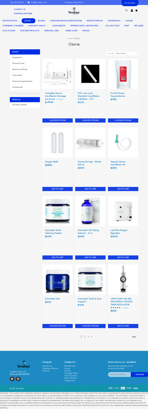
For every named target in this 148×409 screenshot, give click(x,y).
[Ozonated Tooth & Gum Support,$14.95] (90, 280)
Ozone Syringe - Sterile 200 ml (89, 163)
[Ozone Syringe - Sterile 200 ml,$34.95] (90, 143)
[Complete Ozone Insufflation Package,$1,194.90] (58, 74)
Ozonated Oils (52, 299)
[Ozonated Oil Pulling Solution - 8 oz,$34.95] (90, 211)
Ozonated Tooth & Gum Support (90, 300)
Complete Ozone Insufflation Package (55, 94)
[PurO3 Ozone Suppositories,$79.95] (123, 74)
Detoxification (70, 366)
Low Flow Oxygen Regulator (119, 231)
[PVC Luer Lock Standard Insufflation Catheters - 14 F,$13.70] (90, 74)
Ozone (67, 368)
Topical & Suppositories (22, 81)
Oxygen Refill (51, 162)
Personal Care (18, 63)
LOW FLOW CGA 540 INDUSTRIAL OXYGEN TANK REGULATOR (122, 302)
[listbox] (126, 53)
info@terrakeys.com (39, 2)
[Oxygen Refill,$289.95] (58, 143)
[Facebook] (12, 379)
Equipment (17, 57)
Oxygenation (69, 380)
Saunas (67, 371)
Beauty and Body (19, 69)
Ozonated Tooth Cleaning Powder (53, 231)
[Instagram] (18, 379)
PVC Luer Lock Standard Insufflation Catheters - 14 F (88, 96)
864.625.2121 (18, 2)
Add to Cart (57, 189)
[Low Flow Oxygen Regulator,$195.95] (123, 211)
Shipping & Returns (50, 368)
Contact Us (47, 366)
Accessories (17, 87)
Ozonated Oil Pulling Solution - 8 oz (88, 231)
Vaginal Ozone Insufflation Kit (118, 163)
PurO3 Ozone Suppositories (118, 94)
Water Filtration (70, 378)
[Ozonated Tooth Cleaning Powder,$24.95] (58, 211)
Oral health (17, 75)
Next (134, 337)
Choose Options (57, 120)
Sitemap (45, 371)
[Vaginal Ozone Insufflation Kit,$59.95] (123, 143)
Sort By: (111, 53)
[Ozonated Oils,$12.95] (58, 280)
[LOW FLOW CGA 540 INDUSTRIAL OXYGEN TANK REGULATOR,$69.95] (123, 280)
